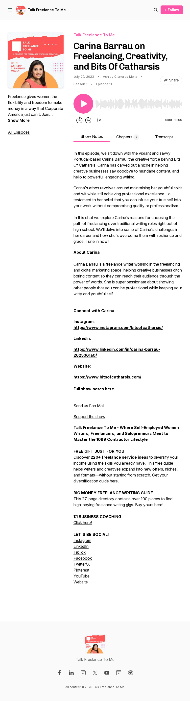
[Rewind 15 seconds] (79, 120)
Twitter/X (81, 564)
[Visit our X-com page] (95, 672)
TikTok (79, 552)
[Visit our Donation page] (130, 672)
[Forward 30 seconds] (88, 120)
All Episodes (19, 132)
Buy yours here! (149, 504)
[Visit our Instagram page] (83, 672)
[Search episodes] (156, 10)
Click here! (82, 522)
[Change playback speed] (99, 120)
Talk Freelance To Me (47, 10)
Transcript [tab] (164, 136)
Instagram (82, 540)
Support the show (89, 416)
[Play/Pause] (83, 104)
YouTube (81, 576)
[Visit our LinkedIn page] (71, 672)
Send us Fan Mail (88, 405)
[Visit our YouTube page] (106, 672)
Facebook (82, 558)
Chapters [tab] (126, 136)
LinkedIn (81, 546)
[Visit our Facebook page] (59, 672)
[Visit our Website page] (118, 672)
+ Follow (172, 10)
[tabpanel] (127, 376)
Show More (19, 120)
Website (80, 581)
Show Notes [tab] (91, 136)
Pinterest (81, 570)
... (74, 593)
